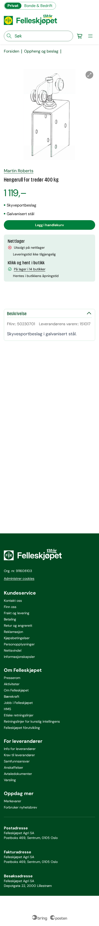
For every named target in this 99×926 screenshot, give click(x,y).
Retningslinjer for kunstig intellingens (32, 721)
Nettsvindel (12, 650)
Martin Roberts (18, 171)
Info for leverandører (20, 749)
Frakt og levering (16, 613)
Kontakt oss (13, 600)
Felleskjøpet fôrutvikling (22, 727)
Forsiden (11, 51)
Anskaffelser (13, 767)
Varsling (10, 780)
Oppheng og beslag (41, 51)
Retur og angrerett (18, 625)
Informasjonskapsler (19, 657)
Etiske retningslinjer (18, 715)
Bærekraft (11, 696)
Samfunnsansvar (17, 761)
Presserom (12, 678)
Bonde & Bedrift (38, 5)
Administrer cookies (19, 578)
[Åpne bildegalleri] (89, 75)
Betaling (10, 619)
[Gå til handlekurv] (80, 36)
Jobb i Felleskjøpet (18, 703)
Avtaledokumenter (18, 774)
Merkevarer (12, 801)
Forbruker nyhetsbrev (20, 807)
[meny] (90, 36)
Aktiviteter (11, 684)
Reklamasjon (13, 632)
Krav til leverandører (19, 755)
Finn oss (10, 607)
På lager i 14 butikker (29, 269)
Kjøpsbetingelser (17, 638)
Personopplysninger (19, 644)
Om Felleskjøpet (16, 690)
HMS (7, 709)
